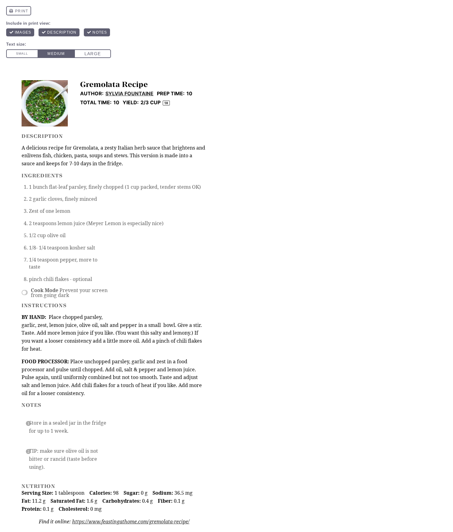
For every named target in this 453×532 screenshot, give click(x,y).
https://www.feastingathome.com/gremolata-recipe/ (131, 521)
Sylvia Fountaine (129, 93)
